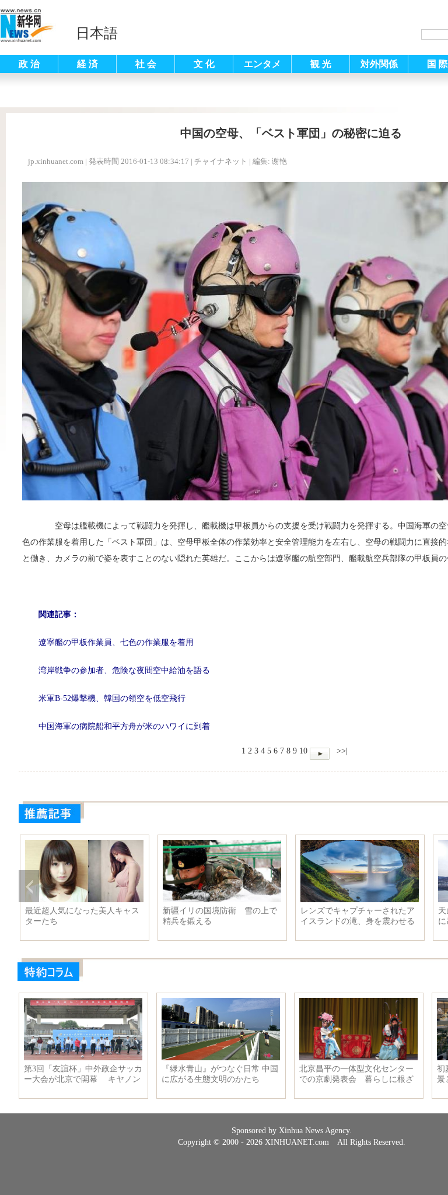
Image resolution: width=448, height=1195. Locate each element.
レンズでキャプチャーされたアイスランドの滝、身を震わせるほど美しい (357, 916)
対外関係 (379, 64)
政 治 (29, 64)
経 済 (87, 64)
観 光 (320, 64)
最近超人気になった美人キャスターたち (82, 916)
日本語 (97, 33)
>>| (341, 751)
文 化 (204, 64)
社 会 (145, 64)
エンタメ (262, 64)
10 (303, 751)
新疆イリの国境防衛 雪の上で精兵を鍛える (220, 916)
